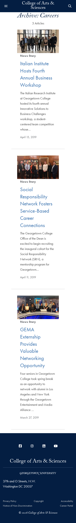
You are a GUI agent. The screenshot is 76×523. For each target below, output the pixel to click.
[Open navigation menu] (6, 6)
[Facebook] (20, 446)
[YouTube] (55, 446)
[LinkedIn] (44, 446)
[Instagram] (32, 446)
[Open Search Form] (70, 6)
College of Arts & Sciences (38, 6)
